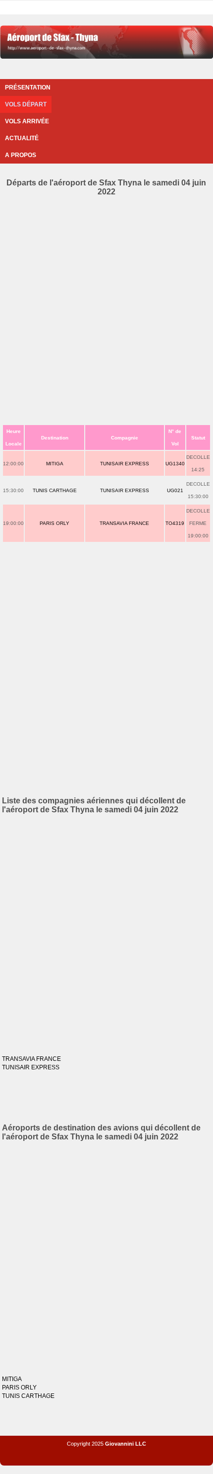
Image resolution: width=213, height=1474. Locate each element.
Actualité (22, 138)
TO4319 (174, 523)
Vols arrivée (27, 121)
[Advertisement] (106, 308)
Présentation (28, 87)
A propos (20, 155)
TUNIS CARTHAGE (55, 490)
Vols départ (26, 104)
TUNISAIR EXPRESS (124, 463)
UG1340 (175, 463)
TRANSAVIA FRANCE (124, 523)
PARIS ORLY (54, 523)
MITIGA (54, 463)
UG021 (175, 490)
